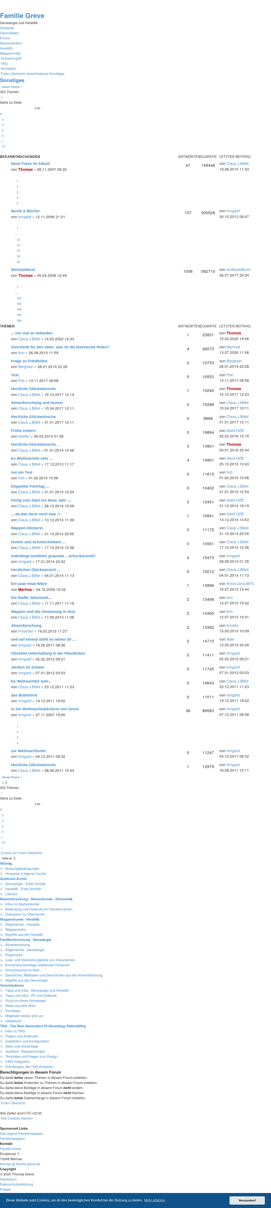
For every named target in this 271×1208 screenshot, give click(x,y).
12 (18, 239)
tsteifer (24, 436)
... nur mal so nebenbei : (33, 333)
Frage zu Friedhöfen (29, 361)
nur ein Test (21, 472)
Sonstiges (12, 80)
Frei (21, 380)
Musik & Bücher (25, 211)
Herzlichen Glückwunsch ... (35, 570)
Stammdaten (9, 32)
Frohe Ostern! (23, 431)
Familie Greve (22, 15)
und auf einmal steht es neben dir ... (43, 639)
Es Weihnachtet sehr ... (32, 458)
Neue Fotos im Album (30, 163)
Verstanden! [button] (247, 1200)
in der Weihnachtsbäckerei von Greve (45, 709)
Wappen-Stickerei (27, 528)
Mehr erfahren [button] (154, 1200)
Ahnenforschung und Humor (37, 403)
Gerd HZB (235, 430)
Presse (5, 1189)
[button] (1, 97)
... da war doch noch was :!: (36, 514)
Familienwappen (12, 1138)
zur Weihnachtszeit (28, 751)
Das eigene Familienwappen (21, 1133)
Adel (230, 639)
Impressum (8, 1179)
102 (19, 298)
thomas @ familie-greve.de (20, 1163)
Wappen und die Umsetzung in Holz (43, 612)
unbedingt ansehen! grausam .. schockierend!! (53, 556)
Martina (25, 589)
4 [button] (2, 130)
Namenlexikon (11, 43)
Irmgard (24, 216)
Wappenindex (10, 53)
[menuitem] (4, 63)
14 (18, 250)
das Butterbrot (24, 695)
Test (15, 375)
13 (18, 245)
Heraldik (6, 48)
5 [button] (2, 136)
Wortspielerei (23, 270)
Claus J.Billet (238, 163)
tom (21, 352)
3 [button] (2, 125)
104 (19, 309)
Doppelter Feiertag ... (30, 486)
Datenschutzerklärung (16, 1184)
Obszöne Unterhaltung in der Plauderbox (48, 653)
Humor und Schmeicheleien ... (38, 542)
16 (18, 262)
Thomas (25, 169)
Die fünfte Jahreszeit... (31, 598)
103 (19, 304)
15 (18, 256)
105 (19, 315)
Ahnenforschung (26, 625)
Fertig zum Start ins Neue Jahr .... (41, 500)
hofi (21, 477)
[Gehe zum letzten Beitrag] (250, 163)
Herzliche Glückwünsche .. (35, 444)
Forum (5, 38)
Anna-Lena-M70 (240, 583)
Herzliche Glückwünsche (33, 389)
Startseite (7, 27)
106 (19, 320)
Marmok (233, 346)
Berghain (25, 366)
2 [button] (2, 119)
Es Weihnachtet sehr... (31, 681)
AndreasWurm (239, 269)
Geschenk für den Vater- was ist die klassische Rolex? (60, 347)
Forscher (25, 631)
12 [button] (3, 146)
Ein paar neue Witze (29, 584)
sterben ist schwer (27, 667)
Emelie (232, 625)
